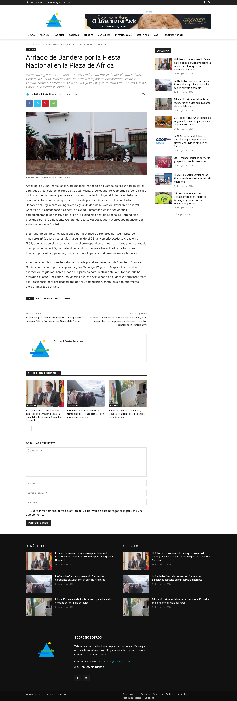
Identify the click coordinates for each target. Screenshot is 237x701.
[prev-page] (28, 428)
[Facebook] (204, 3)
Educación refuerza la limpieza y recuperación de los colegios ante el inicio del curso (127, 413)
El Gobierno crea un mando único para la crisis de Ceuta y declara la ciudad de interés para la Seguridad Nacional (84, 556)
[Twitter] (209, 3)
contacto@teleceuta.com (115, 661)
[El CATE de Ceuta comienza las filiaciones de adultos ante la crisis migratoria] (163, 179)
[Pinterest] (45, 103)
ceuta (58, 298)
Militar (67, 298)
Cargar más (182, 214)
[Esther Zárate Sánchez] (28, 94)
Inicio (28, 44)
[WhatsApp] (53, 103)
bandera (48, 298)
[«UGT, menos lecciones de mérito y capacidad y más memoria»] (163, 162)
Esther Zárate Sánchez (46, 94)
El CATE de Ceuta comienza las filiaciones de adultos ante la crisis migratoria (192, 178)
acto (38, 298)
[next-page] (33, 428)
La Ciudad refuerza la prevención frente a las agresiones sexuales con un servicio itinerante (85, 413)
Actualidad (38, 44)
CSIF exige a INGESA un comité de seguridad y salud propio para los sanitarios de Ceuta (192, 121)
